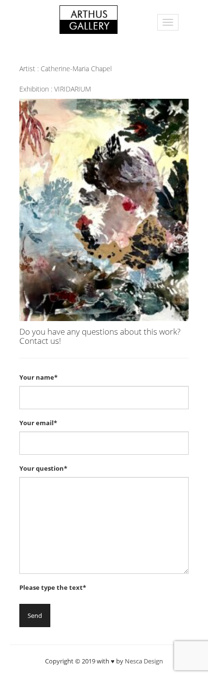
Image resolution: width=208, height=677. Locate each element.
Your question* (43, 468)
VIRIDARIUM (72, 88)
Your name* (38, 377)
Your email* (38, 422)
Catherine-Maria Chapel (76, 68)
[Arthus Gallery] (88, 18)
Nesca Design (144, 661)
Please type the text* (52, 587)
